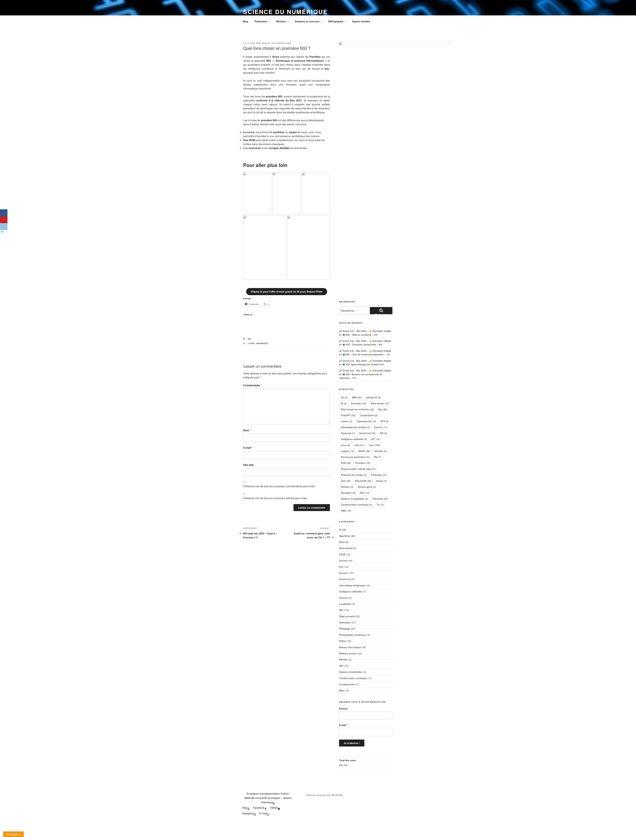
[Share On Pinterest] (3, 219)
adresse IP (373, 397)
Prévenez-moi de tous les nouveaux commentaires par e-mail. (279, 486)
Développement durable (355, 427)
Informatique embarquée (352, 585)
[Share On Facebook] (3, 212)
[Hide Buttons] (1, 232)
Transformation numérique (356, 504)
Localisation (345, 604)
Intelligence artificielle (354, 439)
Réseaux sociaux (348, 653)
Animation (358, 403)
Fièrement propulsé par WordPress (324, 795)
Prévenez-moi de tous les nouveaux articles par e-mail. (275, 498)
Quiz (346, 480)
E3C (341, 566)
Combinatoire (369, 415)
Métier (364, 451)
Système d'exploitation (354, 498)
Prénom (343, 708)
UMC (346, 510)
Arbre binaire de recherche (357, 409)
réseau (381, 480)
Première (262, 343)
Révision (281, 21)
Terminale (380, 498)
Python (342, 641)
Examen (381, 427)
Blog (245, 21)
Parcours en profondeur (355, 457)
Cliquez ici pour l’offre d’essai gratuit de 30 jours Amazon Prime (286, 291)
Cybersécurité (366, 421)
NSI (250, 339)
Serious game (367, 486)
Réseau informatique (350, 647)
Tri (380, 504)
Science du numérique (285, 11)
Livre (251, 343)
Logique (347, 451)
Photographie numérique (352, 634)
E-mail (248, 448)
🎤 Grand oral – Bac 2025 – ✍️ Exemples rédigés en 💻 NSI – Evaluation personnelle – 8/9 (365, 342)
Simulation (348, 492)
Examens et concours (307, 21)
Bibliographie (336, 21)
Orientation (345, 622)
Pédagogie (344, 628)
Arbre (342, 542)
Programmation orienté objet (358, 469)
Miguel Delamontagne (276, 43)
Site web (248, 465)
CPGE (342, 554)
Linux (345, 445)
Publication (261, 21)
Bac (382, 409)
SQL (364, 492)
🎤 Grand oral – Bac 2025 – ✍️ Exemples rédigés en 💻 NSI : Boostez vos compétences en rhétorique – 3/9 (365, 374)
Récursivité (363, 480)
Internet (343, 597)
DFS (384, 421)
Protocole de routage (354, 474)
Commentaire (252, 385)
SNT (341, 665)
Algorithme (344, 536)
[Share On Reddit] (3, 226)
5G (344, 397)
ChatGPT (348, 415)
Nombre (380, 451)
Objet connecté (347, 616)
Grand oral (367, 433)
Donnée (343, 560)
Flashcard (348, 433)
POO (346, 463)
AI (344, 403)
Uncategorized (346, 684)
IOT (375, 439)
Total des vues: (348, 760)
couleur (346, 421)
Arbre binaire (380, 403)
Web (341, 690)
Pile (377, 457)
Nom (247, 430)
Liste (359, 445)
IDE (383, 433)
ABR (357, 397)
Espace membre (361, 21)
